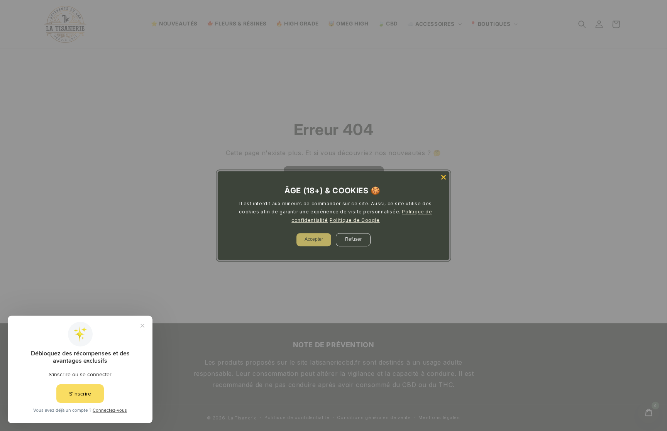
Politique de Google (354, 220)
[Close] (443, 177)
